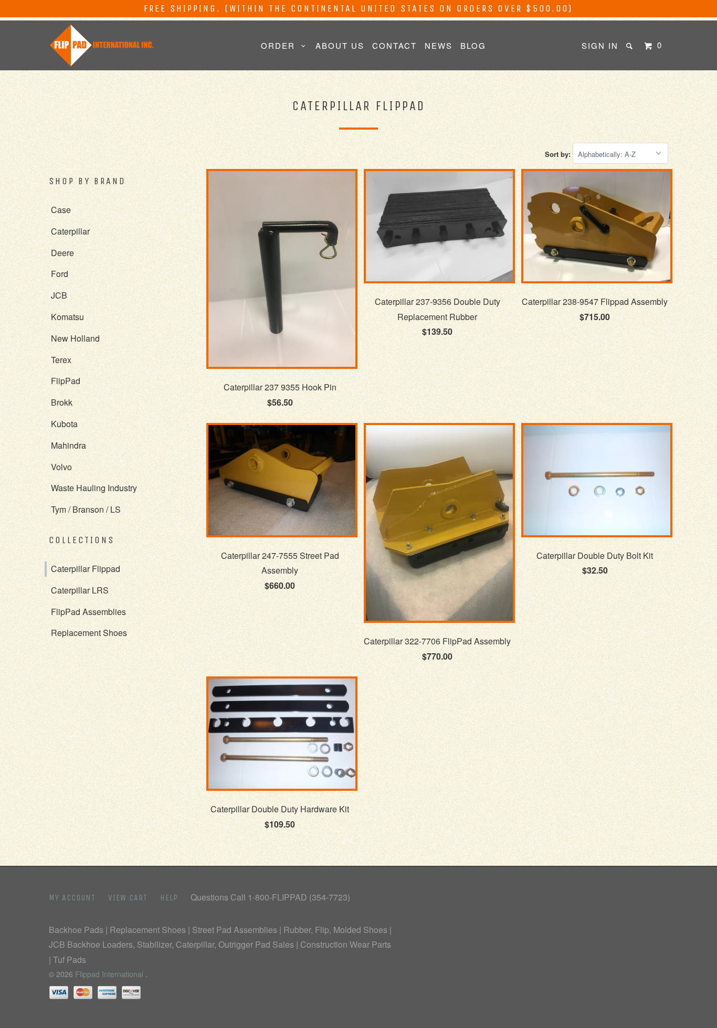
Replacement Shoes (89, 633)
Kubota (64, 424)
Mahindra (68, 445)
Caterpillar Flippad (85, 569)
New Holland (75, 338)
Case (61, 210)
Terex (61, 360)
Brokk (61, 402)
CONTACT (394, 45)
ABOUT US (339, 45)
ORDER (281, 45)
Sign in (600, 45)
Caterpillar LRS (80, 590)
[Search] (630, 45)
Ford (59, 274)
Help (169, 898)
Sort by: (559, 154)
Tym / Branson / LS (86, 509)
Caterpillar (70, 231)
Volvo (61, 467)
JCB (59, 295)
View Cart (127, 898)
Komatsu (67, 317)
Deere (62, 253)
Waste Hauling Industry (94, 488)
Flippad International (110, 974)
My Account (72, 898)
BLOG (473, 45)
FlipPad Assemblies (88, 612)
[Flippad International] (102, 45)
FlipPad (65, 381)
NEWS (438, 45)
